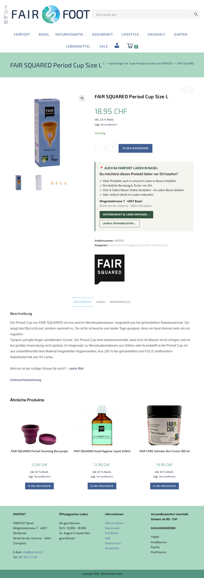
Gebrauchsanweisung (25, 380)
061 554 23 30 (27, 557)
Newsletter (112, 548)
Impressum (112, 528)
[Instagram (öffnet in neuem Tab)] (7, 12)
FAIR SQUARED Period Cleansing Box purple (39, 451)
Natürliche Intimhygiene (123, 245)
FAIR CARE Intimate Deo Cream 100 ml (164, 451)
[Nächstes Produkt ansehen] (191, 90)
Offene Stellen (114, 523)
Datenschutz (113, 543)
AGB (107, 538)
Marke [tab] (100, 302)
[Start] (103, 63)
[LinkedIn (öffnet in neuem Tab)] (7, 17)
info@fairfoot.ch (33, 552)
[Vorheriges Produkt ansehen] (184, 90)
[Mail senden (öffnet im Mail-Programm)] (7, 22)
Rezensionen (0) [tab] (120, 302)
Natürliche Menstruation (153, 245)
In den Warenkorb (135, 148)
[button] (82, 98)
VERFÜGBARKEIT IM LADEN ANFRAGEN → (126, 214)
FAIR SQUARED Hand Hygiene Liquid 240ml (102, 451)
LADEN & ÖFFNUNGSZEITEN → (120, 223)
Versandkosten (108, 124)
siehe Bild (76, 368)
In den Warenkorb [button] (39, 486)
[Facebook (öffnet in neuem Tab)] (7, 7)
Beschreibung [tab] (83, 302)
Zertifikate (111, 533)
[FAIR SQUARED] (110, 269)
